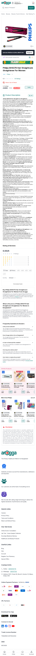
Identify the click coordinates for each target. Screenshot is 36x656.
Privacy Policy (5, 515)
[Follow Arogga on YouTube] (13, 626)
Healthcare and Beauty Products (10, 538)
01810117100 (13, 571)
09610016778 (12, 569)
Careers (3, 513)
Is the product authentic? (9, 326)
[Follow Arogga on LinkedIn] (2, 626)
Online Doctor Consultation (8, 530)
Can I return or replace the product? (12, 357)
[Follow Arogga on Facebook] (6, 626)
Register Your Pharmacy (8, 556)
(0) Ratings (17, 78)
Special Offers (5, 559)
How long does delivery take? (10, 350)
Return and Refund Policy (8, 521)
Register (29, 52)
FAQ (2, 551)
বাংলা (31, 95)
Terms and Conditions (7, 518)
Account (3, 553)
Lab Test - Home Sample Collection (11, 533)
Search (31, 8)
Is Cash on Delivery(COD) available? (12, 342)
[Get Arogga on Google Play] (4, 616)
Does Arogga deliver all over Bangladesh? (13, 335)
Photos (13, 270)
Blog (2, 548)
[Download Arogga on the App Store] (13, 616)
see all (33, 368)
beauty (17, 296)
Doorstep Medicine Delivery (9, 536)
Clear (6, 270)
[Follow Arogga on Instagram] (9, 626)
